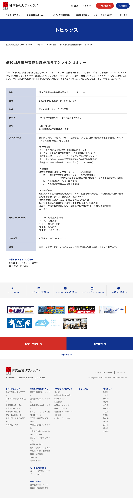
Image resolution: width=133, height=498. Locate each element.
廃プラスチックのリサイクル (40, 439)
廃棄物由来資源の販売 (39, 488)
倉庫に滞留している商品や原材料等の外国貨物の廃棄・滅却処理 (40, 451)
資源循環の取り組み (14, 412)
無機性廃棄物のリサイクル (40, 426)
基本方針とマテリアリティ (16, 393)
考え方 (57, 392)
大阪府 (105, 395)
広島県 (105, 431)
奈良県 (105, 405)
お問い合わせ (105, 5)
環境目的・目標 (12, 425)
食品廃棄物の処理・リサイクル (40, 406)
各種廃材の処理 (36, 444)
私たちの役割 (59, 399)
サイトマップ (121, 372)
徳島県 (105, 421)
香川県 (105, 425)
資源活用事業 (35, 481)
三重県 (105, 412)
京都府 (105, 399)
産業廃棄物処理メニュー (40, 389)
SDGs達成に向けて (13, 415)
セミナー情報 (51, 45)
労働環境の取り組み (14, 405)
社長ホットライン (82, 5)
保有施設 (58, 402)
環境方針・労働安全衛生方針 (16, 420)
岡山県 (105, 428)
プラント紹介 (35, 474)
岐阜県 (105, 418)
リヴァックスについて (63, 389)
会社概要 (58, 415)
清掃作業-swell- (36, 461)
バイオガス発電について (40, 471)
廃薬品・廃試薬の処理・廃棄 (40, 420)
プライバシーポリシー (103, 372)
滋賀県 (105, 402)
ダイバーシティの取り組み (16, 400)
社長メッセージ (60, 408)
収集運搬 (33, 457)
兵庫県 (105, 392)
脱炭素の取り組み (13, 408)
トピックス (40, 45)
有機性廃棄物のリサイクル (40, 393)
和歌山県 (106, 408)
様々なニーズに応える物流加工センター (40, 413)
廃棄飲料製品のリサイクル (40, 400)
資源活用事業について (39, 485)
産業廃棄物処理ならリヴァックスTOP (19, 45)
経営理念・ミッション (63, 412)
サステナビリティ (13, 389)
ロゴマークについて (62, 418)
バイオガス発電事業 (38, 468)
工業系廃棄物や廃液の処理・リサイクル (40, 433)
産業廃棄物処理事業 (62, 395)
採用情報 (123, 5)
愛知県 (105, 415)
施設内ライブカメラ (62, 405)
